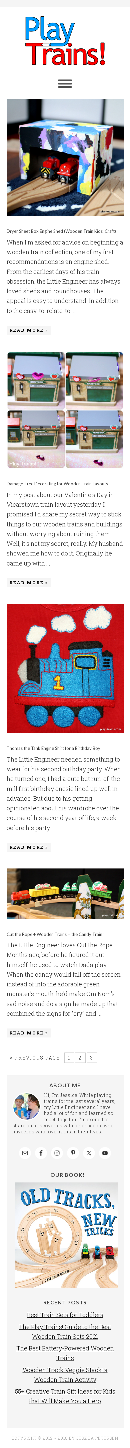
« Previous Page (35, 1058)
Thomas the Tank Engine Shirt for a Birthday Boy (53, 748)
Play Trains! (65, 40)
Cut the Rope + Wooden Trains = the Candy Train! (55, 934)
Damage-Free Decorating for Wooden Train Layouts (57, 483)
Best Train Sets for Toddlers (65, 1315)
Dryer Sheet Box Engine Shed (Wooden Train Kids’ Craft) (61, 231)
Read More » (28, 330)
